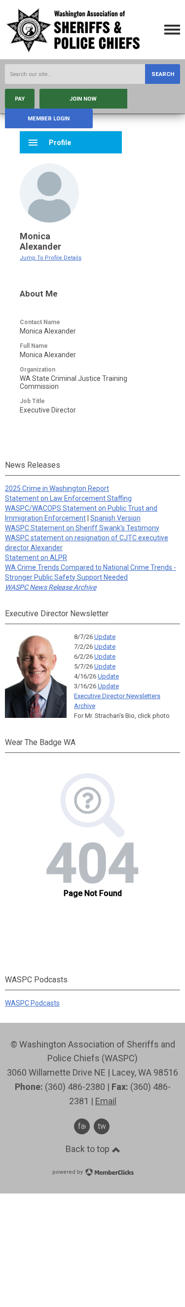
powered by (68, 1172)
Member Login (49, 118)
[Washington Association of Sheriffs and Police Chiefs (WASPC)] (74, 52)
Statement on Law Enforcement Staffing (68, 498)
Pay (20, 99)
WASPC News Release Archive (50, 587)
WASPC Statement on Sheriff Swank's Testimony (82, 528)
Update (104, 636)
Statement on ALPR (36, 557)
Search (162, 74)
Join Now (83, 99)
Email (105, 1101)
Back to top (88, 1149)
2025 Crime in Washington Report (57, 488)
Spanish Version (115, 518)
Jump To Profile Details (50, 258)
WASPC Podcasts (32, 1003)
